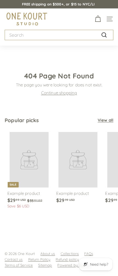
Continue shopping (59, 92)
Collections (70, 253)
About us (47, 253)
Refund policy (67, 259)
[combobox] (59, 35)
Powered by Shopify (74, 265)
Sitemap (45, 265)
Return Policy (39, 259)
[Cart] (97, 19)
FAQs (88, 253)
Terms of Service (19, 265)
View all (105, 120)
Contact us (14, 259)
